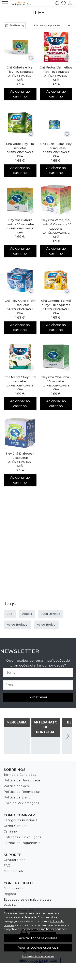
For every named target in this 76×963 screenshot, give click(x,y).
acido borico (46, 624)
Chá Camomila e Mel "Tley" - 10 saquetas (56, 303)
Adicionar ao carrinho (20, 94)
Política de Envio (17, 797)
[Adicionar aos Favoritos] (31, 58)
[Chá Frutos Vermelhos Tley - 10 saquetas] (56, 46)
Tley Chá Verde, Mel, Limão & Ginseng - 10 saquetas (56, 224)
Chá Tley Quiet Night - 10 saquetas (20, 303)
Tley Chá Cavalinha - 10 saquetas (56, 379)
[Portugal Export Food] (23, 3)
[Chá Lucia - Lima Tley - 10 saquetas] (56, 123)
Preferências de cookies (38, 956)
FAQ (7, 865)
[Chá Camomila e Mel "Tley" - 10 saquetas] (56, 280)
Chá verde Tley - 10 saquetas (20, 146)
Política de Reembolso (22, 792)
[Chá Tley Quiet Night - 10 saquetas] (20, 280)
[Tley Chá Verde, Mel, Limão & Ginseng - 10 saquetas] (56, 199)
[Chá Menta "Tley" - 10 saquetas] (20, 356)
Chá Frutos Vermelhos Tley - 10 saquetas (56, 70)
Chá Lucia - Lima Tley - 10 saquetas (56, 146)
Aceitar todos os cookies (38, 938)
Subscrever (38, 697)
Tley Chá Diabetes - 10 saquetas (19, 456)
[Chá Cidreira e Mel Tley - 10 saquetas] (20, 46)
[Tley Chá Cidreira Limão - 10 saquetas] (20, 199)
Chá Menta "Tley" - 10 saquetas (20, 379)
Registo (10, 894)
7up (10, 614)
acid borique (51, 614)
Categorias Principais (20, 820)
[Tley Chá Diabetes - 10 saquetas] (20, 432)
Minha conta (14, 888)
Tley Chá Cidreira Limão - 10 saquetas (19, 222)
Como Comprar (16, 826)
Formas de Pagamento (22, 843)
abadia (27, 614)
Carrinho (10, 831)
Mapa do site (14, 871)
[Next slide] (67, 736)
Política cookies (16, 786)
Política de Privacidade (22, 780)
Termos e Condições (20, 775)
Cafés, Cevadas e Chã (19, 77)
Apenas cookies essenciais (38, 947)
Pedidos (10, 905)
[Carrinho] (70, 3)
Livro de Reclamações (21, 803)
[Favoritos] (63, 3)
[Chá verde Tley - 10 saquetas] (20, 123)
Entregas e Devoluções (22, 837)
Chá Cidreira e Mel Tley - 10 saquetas (20, 70)
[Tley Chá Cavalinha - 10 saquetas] (56, 356)
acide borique (17, 624)
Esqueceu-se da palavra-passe (28, 899)
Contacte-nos (14, 860)
